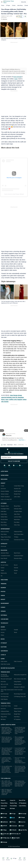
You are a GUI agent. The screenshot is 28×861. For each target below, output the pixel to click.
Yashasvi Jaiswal (4, 500)
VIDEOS (3, 601)
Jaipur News (17, 520)
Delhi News (3, 517)
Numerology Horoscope (20, 700)
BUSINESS (3, 593)
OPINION (3, 617)
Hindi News (17, 723)
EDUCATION (4, 556)
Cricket (13, 5)
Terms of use (22, 806)
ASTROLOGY (4, 549)
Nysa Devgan (17, 77)
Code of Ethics (22, 812)
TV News (16, 543)
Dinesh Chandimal (5, 502)
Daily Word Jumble (5, 670)
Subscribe (23, 2)
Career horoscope (18, 695)
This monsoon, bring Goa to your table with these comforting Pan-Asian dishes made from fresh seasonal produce (20, 775)
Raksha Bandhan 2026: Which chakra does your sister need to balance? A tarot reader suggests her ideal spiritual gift (7, 736)
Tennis (15, 638)
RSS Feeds (12, 814)
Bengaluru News (5, 512)
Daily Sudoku (4, 667)
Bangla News (17, 720)
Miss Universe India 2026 (20, 685)
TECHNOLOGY (4, 629)
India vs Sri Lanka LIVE (6, 505)
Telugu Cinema (17, 717)
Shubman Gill (17, 494)
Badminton (3, 636)
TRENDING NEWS (5, 678)
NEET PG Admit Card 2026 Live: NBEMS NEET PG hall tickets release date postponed (7, 798)
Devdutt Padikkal (5, 497)
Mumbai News (4, 525)
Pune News (16, 528)
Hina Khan (3, 687)
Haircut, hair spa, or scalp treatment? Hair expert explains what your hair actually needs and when (7, 746)
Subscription (4, 812)
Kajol (16, 79)
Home (2, 5)
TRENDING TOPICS (5, 709)
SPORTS (3, 633)
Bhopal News (17, 512)
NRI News (3, 725)
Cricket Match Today (19, 492)
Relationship (4, 579)
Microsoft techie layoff (6, 685)
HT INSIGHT (4, 649)
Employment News (18, 561)
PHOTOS (3, 597)
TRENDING (3, 589)
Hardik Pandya (17, 497)
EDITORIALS (4, 621)
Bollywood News (5, 537)
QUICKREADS (4, 657)
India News (20, 5)
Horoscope (3, 552)
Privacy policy (4, 809)
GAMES (3, 665)
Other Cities (17, 531)
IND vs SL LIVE (4, 690)
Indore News (4, 520)
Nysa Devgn (10, 444)
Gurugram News (18, 517)
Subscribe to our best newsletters (14, 460)
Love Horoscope (5, 700)
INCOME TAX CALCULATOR (8, 674)
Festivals (16, 574)
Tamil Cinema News (18, 540)
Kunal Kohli (3, 693)
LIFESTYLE (3, 568)
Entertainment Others (19, 545)
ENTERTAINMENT (5, 535)
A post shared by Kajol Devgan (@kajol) (14, 194)
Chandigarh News (5, 515)
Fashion (16, 444)
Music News (4, 540)
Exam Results (4, 564)
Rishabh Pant (17, 500)
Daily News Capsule (6, 463)
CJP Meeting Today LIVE (20, 702)
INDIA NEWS (4, 485)
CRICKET (3, 489)
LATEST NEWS (4, 477)
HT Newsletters (22, 809)
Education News (18, 564)
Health (2, 576)
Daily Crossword (18, 667)
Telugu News (4, 723)
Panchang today (4, 702)
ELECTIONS (4, 653)
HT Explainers (17, 725)
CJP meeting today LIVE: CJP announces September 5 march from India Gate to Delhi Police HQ (20, 790)
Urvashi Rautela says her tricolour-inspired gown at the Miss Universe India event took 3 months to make (20, 736)
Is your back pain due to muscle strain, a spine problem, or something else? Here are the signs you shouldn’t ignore (20, 757)
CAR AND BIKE (4, 625)
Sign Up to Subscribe (14, 467)
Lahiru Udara (17, 502)
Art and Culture (4, 571)
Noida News (17, 525)
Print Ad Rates (13, 812)
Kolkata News (4, 523)
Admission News (5, 559)
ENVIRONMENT (5, 609)
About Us (3, 806)
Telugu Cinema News (6, 543)
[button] (2, 2)
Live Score (3, 494)
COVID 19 (3, 661)
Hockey (2, 638)
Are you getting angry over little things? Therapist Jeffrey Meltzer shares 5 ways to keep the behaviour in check (7, 775)
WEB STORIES (4, 586)
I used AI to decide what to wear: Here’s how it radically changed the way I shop (7, 766)
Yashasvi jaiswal (17, 690)
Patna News (4, 528)
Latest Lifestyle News (8, 730)
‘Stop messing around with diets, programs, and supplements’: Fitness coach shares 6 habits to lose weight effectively (7, 757)
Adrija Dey (5, 19)
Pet (1, 582)
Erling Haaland (17, 687)
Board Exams (17, 559)
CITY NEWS (4, 509)
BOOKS (3, 645)
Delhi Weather (4, 705)
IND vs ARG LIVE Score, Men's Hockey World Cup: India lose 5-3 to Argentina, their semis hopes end (7, 790)
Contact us (12, 806)
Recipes (16, 576)
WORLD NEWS (4, 481)
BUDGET (3, 605)
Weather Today (13, 809)
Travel (15, 579)
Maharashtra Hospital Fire (20, 681)
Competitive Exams (5, 561)
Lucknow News (17, 523)
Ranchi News (4, 531)
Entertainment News (6, 720)
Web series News (5, 545)
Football (16, 636)
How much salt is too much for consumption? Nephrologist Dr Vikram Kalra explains (20, 766)
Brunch (16, 571)
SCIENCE (3, 613)
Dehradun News (18, 515)
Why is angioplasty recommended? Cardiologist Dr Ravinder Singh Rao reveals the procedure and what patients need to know (20, 747)
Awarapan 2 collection (19, 693)
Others (2, 641)
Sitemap (3, 814)
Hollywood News (18, 537)
